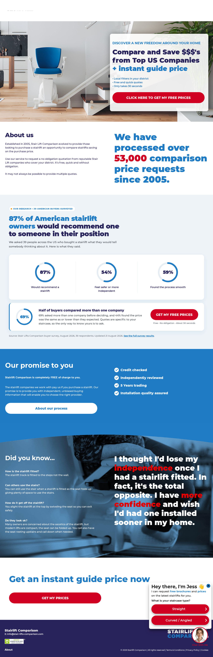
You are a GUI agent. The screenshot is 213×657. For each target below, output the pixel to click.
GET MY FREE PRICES (174, 315)
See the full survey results (139, 335)
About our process (51, 408)
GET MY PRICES (55, 598)
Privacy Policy (192, 650)
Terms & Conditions (175, 650)
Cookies (204, 650)
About (9, 649)
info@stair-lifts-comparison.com (25, 634)
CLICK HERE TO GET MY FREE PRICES (158, 98)
